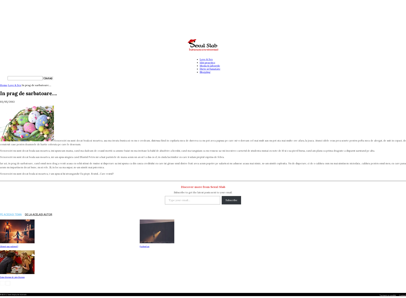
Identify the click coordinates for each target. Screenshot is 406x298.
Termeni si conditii (388, 295)
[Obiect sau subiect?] (17, 242)
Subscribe (231, 200)
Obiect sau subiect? (9, 246)
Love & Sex (206, 59)
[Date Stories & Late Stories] (17, 273)
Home (3, 85)
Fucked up (144, 246)
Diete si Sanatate (210, 68)
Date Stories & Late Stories (12, 277)
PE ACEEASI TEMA (11, 214)
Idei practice (207, 62)
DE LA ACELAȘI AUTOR (38, 214)
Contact (402, 295)
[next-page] (8, 283)
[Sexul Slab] (203, 45)
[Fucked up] (157, 242)
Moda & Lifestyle (210, 65)
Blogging (205, 72)
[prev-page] (2, 283)
